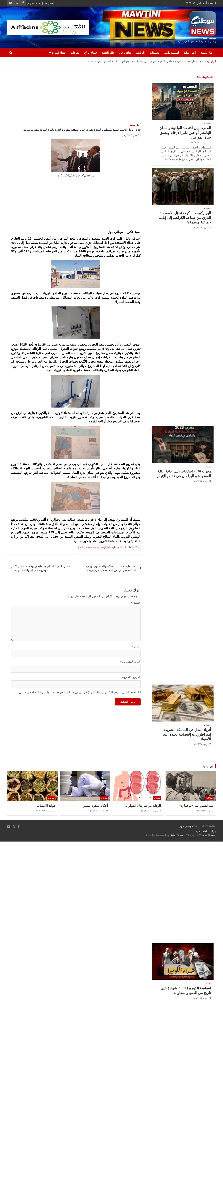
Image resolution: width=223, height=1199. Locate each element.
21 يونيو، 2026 (204, 998)
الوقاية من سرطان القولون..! (142, 805)
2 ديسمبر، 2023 (47, 810)
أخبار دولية (190, 52)
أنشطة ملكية (171, 52)
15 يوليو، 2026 (204, 227)
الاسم (136, 646)
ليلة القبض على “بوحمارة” (196, 805)
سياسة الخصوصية (206, 831)
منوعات (75, 52)
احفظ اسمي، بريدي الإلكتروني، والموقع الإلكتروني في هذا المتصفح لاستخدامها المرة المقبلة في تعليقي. (77, 692)
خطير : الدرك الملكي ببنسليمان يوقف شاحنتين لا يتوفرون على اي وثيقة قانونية (42, 568)
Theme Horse (207, 835)
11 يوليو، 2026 (204, 481)
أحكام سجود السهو (96, 805)
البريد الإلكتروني (130, 661)
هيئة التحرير (34, 3)
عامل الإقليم (105, 547)
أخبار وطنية (207, 52)
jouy (124, 135)
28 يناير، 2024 (101, 810)
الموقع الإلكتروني (131, 677)
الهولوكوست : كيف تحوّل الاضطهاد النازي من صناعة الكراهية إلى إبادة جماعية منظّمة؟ (185, 217)
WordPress (177, 835)
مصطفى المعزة (85, 547)
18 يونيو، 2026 (207, 810)
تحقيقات (154, 52)
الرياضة (140, 52)
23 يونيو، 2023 (134, 135)
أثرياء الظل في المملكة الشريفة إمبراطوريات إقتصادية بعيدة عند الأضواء (187, 734)
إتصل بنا (49, 3)
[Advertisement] (76, 95)
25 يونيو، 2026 (204, 744)
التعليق (136, 602)
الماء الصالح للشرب (126, 547)
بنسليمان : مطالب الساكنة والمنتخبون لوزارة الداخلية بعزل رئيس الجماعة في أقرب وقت (111, 568)
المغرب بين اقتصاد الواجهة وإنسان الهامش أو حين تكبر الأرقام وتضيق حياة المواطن (185, 132)
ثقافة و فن (125, 52)
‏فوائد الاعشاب (46, 805)
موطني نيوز (209, 37)
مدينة (96, 547)
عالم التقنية (108, 52)
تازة (114, 547)
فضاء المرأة (59, 52)
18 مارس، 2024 (153, 810)
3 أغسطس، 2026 (203, 142)
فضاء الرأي (90, 52)
